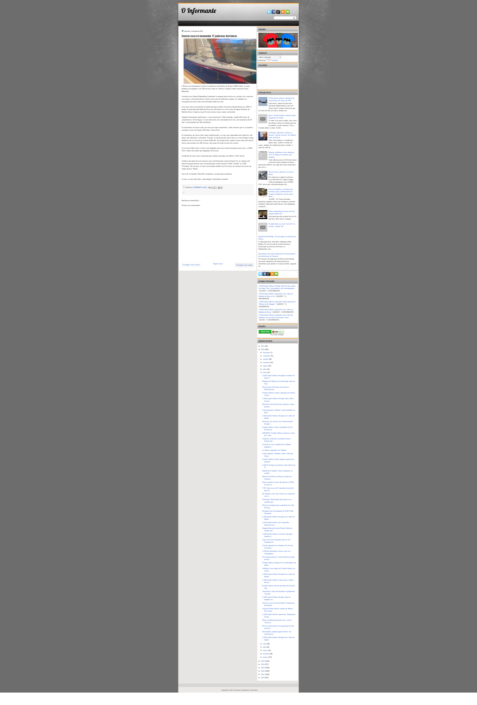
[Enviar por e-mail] (212, 187)
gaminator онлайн (190, 1)
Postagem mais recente (191, 265)
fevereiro (266, 654)
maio (265, 644)
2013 (263, 668)
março (265, 650)
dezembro (267, 352)
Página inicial (218, 264)
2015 (263, 661)
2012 (263, 671)
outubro (266, 359)
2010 (263, 678)
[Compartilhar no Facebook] (219, 187)
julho (265, 369)
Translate (274, 60)
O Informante (198, 10)
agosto (265, 366)
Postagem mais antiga (244, 265)
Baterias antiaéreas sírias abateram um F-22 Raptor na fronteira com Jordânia (281, 154)
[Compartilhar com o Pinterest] (221, 187)
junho (265, 372)
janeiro (265, 657)
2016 (263, 349)
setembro (266, 362)
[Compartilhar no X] (217, 187)
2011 (263, 674)
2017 (263, 346)
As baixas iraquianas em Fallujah (274, 450)
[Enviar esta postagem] (209, 187)
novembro (267, 356)
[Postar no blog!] (214, 187)
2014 (263, 664)
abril (264, 647)
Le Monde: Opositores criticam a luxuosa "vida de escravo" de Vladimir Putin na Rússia (282, 135)
